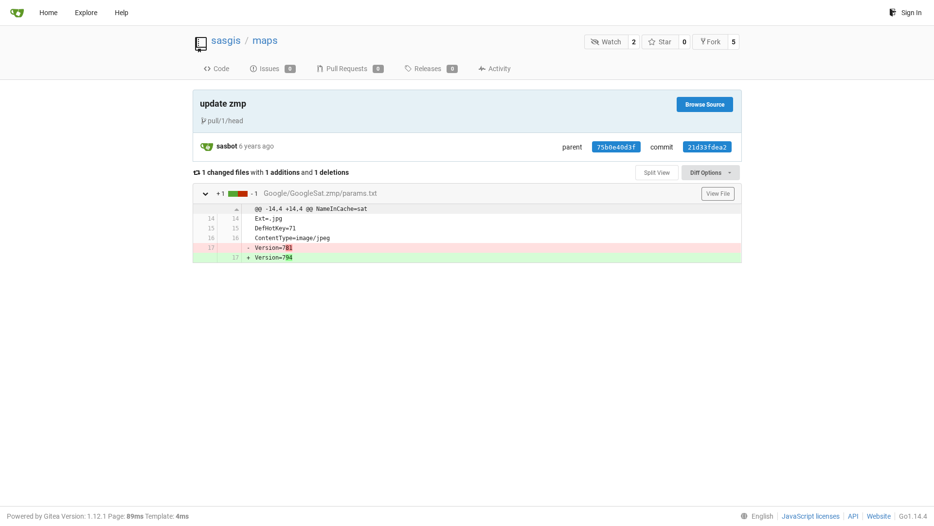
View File (718, 193)
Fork (713, 42)
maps (265, 40)
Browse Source (704, 104)
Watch (611, 42)
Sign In (911, 13)
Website (879, 516)
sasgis (226, 40)
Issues (276, 69)
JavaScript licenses (811, 516)
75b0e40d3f (616, 147)
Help (121, 13)
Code (221, 69)
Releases (434, 69)
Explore (86, 13)
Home (48, 13)
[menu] (754, 516)
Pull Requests (353, 69)
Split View (657, 172)
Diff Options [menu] (706, 172)
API (853, 516)
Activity (499, 69)
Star (665, 42)
